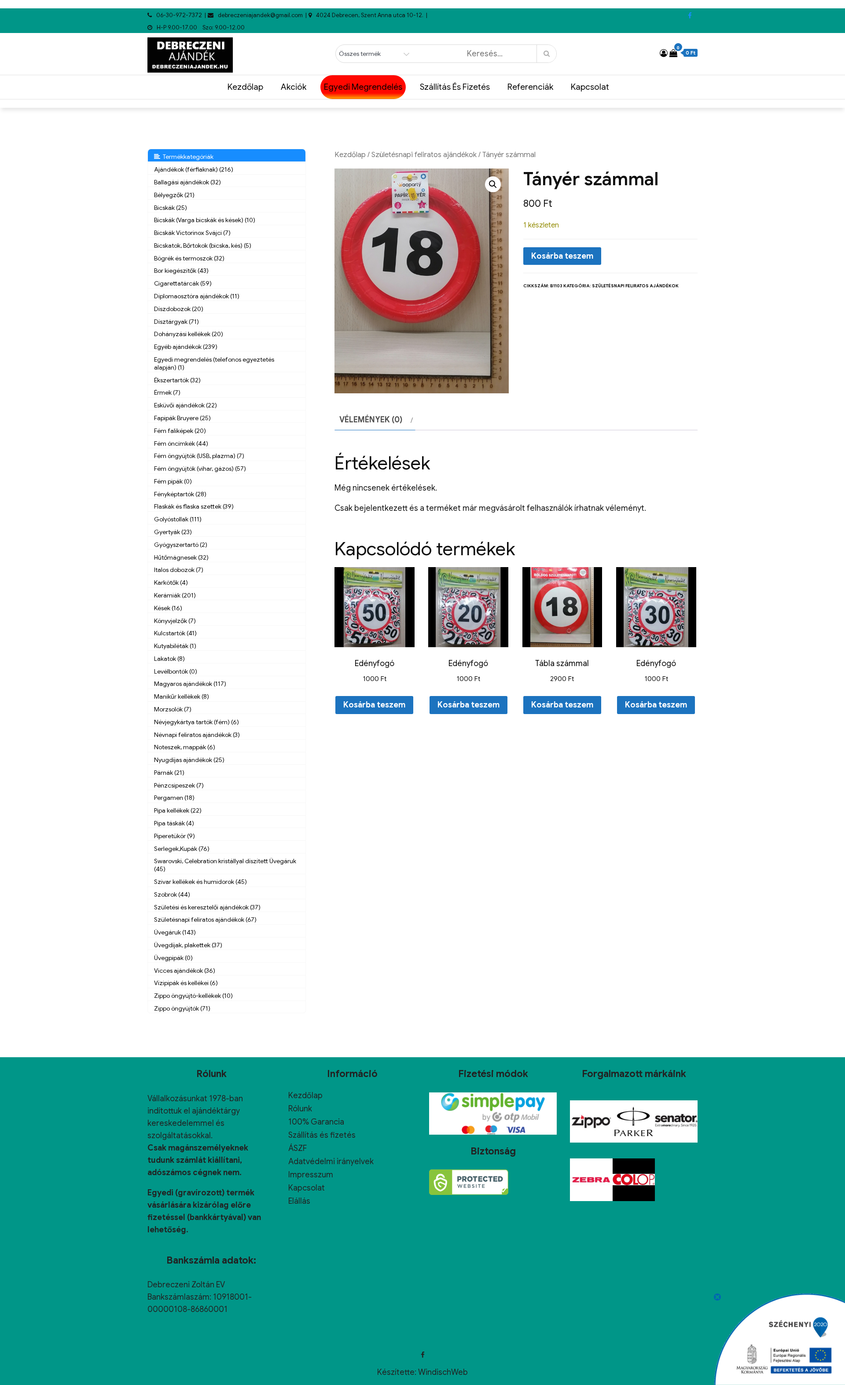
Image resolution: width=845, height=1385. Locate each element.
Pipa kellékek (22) (178, 810)
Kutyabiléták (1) (175, 646)
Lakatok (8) (169, 659)
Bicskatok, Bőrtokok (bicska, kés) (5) (202, 245)
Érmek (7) (167, 392)
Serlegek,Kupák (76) (181, 849)
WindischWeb (443, 1372)
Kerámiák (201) (175, 595)
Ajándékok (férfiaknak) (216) (193, 169)
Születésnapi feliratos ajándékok (424, 154)
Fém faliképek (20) (180, 431)
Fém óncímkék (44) (181, 443)
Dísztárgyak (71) (176, 322)
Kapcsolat (590, 87)
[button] (493, 184)
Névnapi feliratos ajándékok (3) (197, 735)
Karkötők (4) (171, 582)
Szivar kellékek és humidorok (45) (200, 882)
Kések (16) (168, 608)
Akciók (293, 87)
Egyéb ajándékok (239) (185, 347)
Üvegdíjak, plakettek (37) (188, 945)
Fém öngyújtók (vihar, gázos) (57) (200, 469)
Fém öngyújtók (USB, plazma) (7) (199, 456)
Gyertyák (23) (173, 532)
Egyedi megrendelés (363, 87)
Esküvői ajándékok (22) (185, 405)
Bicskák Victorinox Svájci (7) (192, 233)
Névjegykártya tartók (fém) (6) (196, 722)
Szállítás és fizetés (455, 87)
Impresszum (310, 1175)
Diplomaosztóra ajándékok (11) (196, 296)
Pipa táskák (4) (174, 823)
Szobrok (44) (172, 894)
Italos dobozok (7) (178, 570)
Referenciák (530, 87)
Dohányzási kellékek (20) (188, 334)
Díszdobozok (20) (178, 309)
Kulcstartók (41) (175, 633)
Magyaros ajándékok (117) (190, 684)
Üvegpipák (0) (173, 958)
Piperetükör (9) (174, 836)
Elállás (299, 1201)
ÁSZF (297, 1148)
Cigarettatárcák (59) (183, 283)
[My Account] (664, 53)
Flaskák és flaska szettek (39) (194, 506)
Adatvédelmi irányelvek (331, 1161)
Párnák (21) (169, 773)
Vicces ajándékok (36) (184, 971)
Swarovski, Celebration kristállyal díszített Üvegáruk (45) (225, 865)
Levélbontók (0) (175, 671)
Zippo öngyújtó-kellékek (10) (193, 996)
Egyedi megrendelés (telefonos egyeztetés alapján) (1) (214, 363)
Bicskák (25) (170, 208)
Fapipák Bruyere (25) (182, 418)
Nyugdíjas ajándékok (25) (189, 760)
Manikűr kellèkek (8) (181, 696)
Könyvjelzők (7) (175, 621)
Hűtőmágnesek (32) (181, 557)
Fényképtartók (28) (180, 494)
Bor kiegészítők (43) (181, 271)
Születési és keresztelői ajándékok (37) (207, 907)
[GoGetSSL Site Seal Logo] (468, 1182)
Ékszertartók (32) (177, 380)
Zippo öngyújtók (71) (182, 1008)
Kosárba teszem (562, 256)
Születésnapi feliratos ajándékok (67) (205, 919)
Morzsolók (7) (172, 709)
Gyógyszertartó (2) (180, 545)
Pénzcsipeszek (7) (179, 785)
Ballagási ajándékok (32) (187, 182)
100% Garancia (316, 1122)
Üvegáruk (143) (175, 932)
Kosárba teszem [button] (374, 705)
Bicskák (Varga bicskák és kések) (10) (204, 220)
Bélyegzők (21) (174, 195)
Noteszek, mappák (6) (184, 747)
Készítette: (397, 1372)
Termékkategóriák (186, 157)
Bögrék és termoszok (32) (189, 258)
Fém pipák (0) (173, 481)
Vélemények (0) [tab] (370, 420)
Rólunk (300, 1109)
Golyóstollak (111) (178, 519)
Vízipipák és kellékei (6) (186, 983)
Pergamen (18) (174, 798)
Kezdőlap (245, 87)
